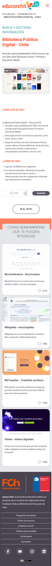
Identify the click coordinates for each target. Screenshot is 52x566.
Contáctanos (26, 536)
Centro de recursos (26, 521)
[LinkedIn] (44, 551)
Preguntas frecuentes (26, 515)
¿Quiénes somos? (26, 526)
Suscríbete (26, 541)
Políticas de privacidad (26, 531)
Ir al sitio (26, 209)
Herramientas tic (27, 14)
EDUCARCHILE (8, 14)
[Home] (21, 5)
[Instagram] (32, 551)
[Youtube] (19, 551)
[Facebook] (7, 551)
